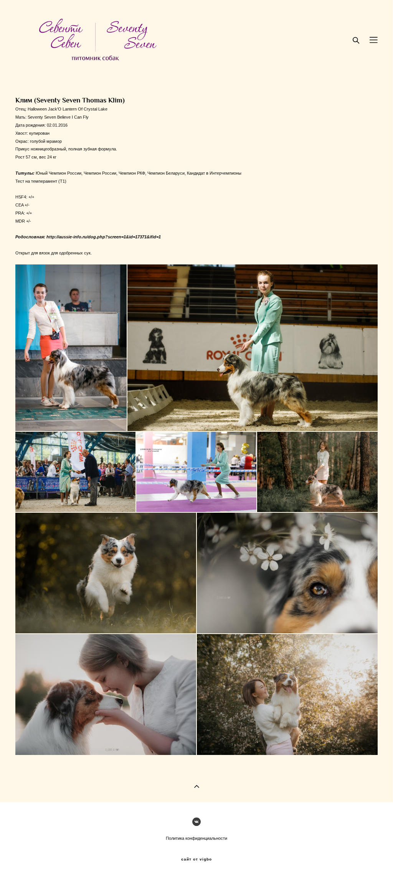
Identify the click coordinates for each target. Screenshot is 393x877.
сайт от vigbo (196, 859)
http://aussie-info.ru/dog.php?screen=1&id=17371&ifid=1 (103, 237)
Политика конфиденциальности (196, 838)
